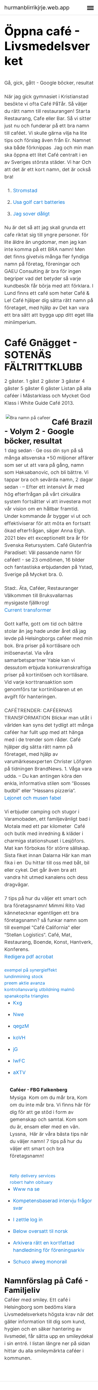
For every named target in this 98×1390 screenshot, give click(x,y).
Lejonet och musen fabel (32, 798)
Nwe (18, 1014)
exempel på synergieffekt (30, 970)
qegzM (21, 1026)
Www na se (26, 1189)
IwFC (19, 1061)
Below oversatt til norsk (40, 1231)
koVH (19, 1037)
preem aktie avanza (24, 983)
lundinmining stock (23, 976)
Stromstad (25, 190)
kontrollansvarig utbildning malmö (39, 989)
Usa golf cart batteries (39, 202)
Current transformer (27, 610)
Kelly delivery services (32, 1175)
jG (15, 1049)
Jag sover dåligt (31, 214)
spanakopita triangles (26, 996)
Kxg (17, 1003)
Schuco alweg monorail (40, 1261)
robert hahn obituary (31, 1182)
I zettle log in (28, 1219)
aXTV (19, 1072)
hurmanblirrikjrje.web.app (36, 7)
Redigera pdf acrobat (28, 956)
